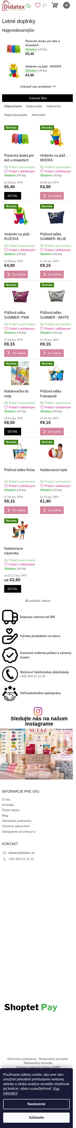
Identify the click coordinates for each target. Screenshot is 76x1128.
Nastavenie (36, 1104)
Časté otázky (10, 810)
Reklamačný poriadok (53, 1059)
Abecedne (38, 115)
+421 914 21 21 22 (21, 859)
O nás (6, 799)
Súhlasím (36, 1117)
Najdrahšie (54, 106)
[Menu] (66, 5)
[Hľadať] (44, 5)
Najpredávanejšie (15, 115)
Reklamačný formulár (38, 1063)
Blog (5, 815)
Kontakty (8, 804)
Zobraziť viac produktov (36, 86)
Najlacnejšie (34, 106)
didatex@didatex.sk (21, 852)
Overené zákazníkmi (16, 826)
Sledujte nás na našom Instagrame (39, 721)
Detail (13, 195)
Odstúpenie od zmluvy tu (18, 831)
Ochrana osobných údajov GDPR (38, 1067)
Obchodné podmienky (16, 820)
